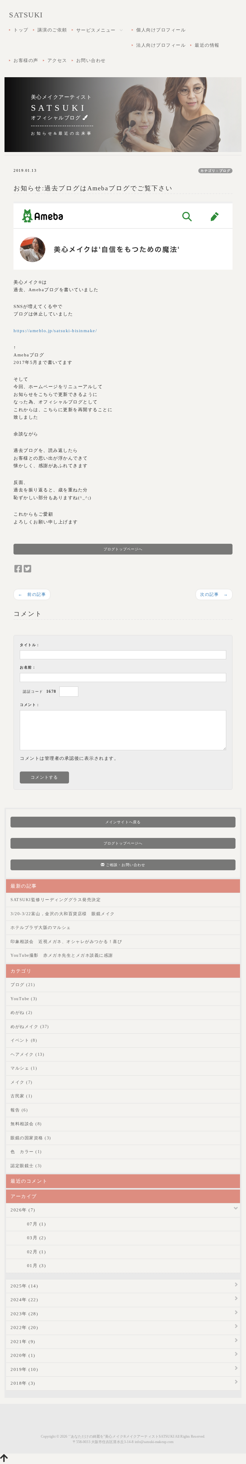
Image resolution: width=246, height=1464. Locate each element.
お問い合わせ (91, 60)
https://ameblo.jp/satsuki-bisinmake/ (55, 330)
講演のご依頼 (52, 30)
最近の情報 (207, 45)
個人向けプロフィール (161, 30)
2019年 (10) (24, 1369)
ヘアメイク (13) (27, 1054)
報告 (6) (19, 1110)
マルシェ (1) (23, 1068)
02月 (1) (28, 1251)
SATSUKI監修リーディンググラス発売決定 (55, 899)
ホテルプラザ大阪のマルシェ (40, 927)
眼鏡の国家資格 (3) (30, 1138)
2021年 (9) (22, 1341)
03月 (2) (28, 1237)
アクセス (57, 60)
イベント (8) (23, 1040)
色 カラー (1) (26, 1151)
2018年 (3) (22, 1383)
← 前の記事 (32, 594)
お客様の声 (26, 60)
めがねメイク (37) (29, 1026)
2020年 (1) (22, 1355)
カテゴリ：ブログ (215, 170)
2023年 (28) (24, 1313)
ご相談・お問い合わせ (125, 865)
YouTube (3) (24, 999)
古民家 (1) (21, 1096)
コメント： (30, 705)
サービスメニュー (97, 30)
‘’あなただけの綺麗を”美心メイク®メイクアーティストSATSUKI (121, 1436)
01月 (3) (28, 1265)
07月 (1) (28, 1224)
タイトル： (30, 645)
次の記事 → (214, 594)
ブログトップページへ (123, 549)
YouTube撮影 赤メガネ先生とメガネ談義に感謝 (61, 955)
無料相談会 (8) (26, 1124)
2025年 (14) (24, 1286)
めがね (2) (21, 1012)
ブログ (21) (22, 984)
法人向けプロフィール (161, 45)
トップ (21, 30)
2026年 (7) (22, 1210)
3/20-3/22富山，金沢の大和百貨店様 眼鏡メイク (62, 914)
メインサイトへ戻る (123, 822)
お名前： (28, 667)
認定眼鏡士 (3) (26, 1166)
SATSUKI (26, 15)
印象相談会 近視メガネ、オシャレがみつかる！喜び (66, 941)
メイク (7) (21, 1082)
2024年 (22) (24, 1299)
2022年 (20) (24, 1327)
